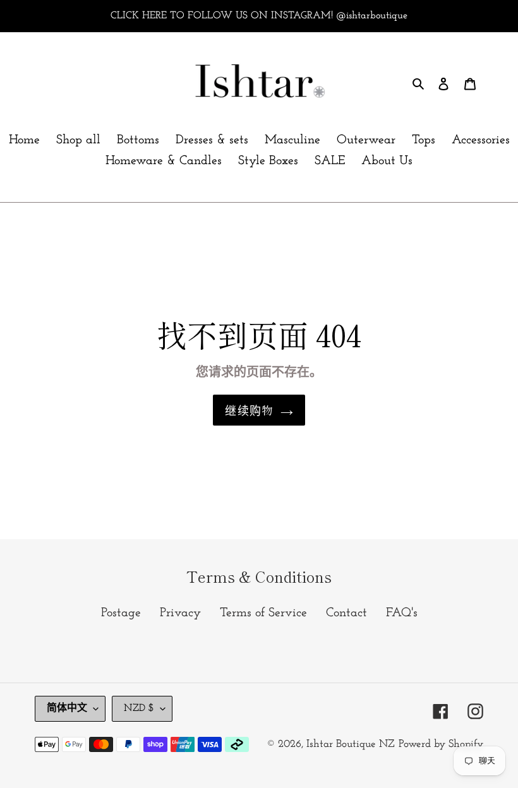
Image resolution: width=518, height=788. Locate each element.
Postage (121, 613)
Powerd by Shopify (441, 744)
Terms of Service (263, 613)
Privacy (180, 613)
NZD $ (139, 708)
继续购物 (249, 410)
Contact (346, 613)
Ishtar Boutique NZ (350, 744)
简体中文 (67, 708)
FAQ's (402, 613)
